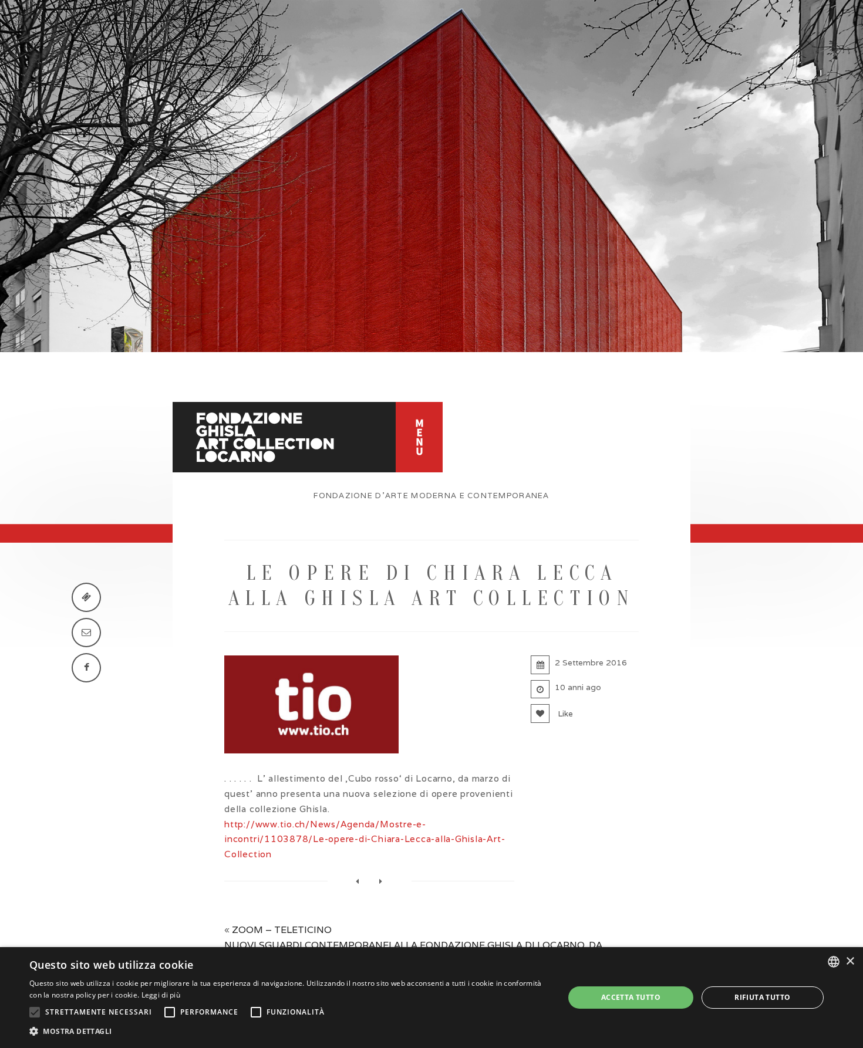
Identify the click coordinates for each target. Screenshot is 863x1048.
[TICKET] (86, 597)
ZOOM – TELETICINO (282, 930)
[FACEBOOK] (86, 667)
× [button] (849, 961)
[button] (288, 1031)
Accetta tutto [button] (630, 997)
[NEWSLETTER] (86, 632)
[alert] (431, 997)
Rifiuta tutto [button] (762, 997)
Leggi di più (161, 995)
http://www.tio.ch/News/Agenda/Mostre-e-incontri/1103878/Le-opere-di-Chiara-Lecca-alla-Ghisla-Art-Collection (364, 839)
